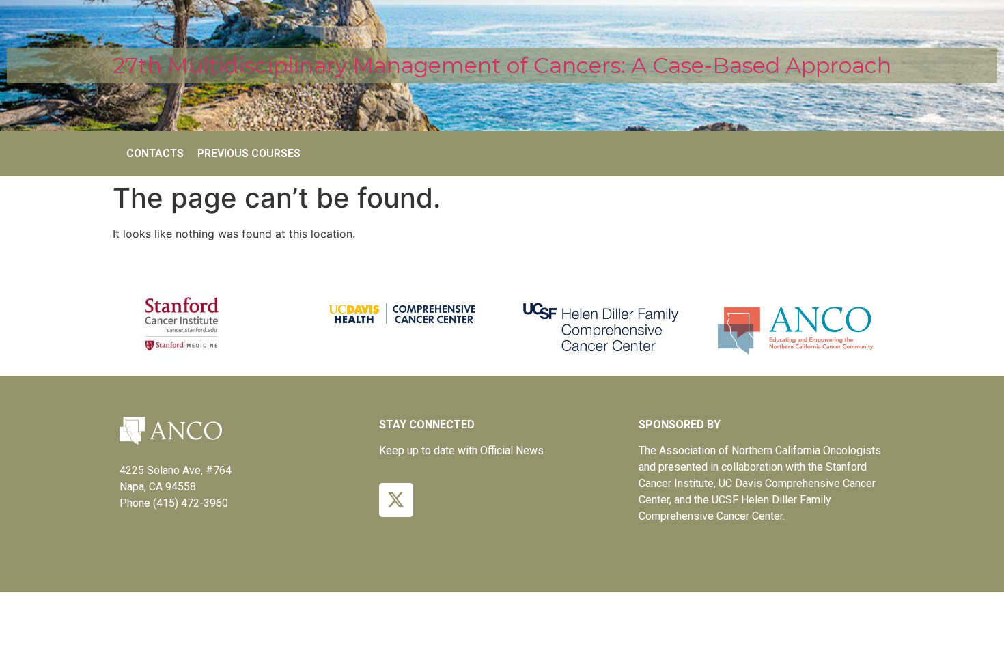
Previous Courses (249, 153)
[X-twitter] (396, 500)
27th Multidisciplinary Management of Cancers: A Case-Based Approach (502, 65)
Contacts (155, 153)
